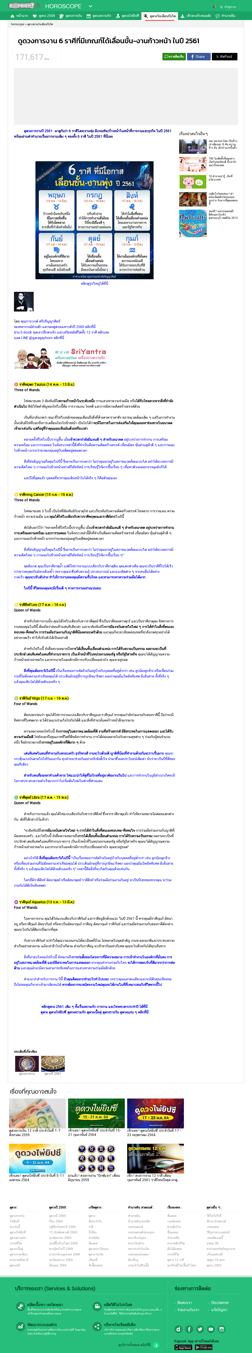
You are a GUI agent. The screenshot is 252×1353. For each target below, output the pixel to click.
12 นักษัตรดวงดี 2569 (63, 1232)
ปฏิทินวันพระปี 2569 (62, 1227)
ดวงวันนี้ (15, 1227)
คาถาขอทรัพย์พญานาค (221, 1249)
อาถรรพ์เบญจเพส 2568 (64, 1254)
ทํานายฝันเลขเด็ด (139, 1221)
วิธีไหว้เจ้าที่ (214, 1216)
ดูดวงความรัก (102, 16)
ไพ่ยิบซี (14, 1221)
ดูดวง (92, 1216)
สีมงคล (93, 1243)
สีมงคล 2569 (57, 1265)
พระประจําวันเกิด (138, 1249)
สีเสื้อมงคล (96, 1265)
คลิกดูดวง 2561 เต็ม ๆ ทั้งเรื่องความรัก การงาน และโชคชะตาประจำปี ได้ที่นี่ (94, 1007)
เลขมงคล (213, 1227)
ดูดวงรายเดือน (19, 1254)
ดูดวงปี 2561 (53, 1074)
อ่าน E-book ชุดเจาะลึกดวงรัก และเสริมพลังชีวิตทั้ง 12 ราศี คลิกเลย (61, 332)
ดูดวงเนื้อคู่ (16, 1249)
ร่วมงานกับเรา (188, 1309)
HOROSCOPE (63, 6)
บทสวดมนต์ (135, 1227)
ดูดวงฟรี (15, 1265)
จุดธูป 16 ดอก (216, 1260)
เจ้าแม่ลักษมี (215, 1254)
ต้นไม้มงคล (174, 1249)
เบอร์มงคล (174, 1221)
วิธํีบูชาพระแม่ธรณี (218, 1232)
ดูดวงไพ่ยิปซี (130, 16)
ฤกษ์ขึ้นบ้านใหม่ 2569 (63, 1243)
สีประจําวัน (95, 1221)
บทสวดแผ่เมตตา (138, 1254)
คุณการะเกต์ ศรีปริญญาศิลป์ (40, 321)
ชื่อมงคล (172, 1232)
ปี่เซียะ (93, 1232)
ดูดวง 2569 (47, 16)
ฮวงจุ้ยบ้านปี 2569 (61, 1249)
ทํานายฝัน (134, 1216)
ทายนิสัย (94, 1238)
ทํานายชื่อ (173, 1238)
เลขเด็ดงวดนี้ (215, 1238)
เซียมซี (93, 1260)
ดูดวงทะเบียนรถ (98, 1249)
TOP (242, 1346)
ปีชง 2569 (56, 1221)
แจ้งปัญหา (219, 1309)
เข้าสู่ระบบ (230, 6)
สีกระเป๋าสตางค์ (216, 1221)
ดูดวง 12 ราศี (175, 1260)
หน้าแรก (22, 16)
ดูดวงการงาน (27, 1074)
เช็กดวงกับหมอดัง (198, 16)
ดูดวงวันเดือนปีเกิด (163, 16)
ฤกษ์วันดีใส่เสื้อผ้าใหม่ (181, 1265)
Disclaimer (220, 1302)
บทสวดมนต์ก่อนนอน (141, 1232)
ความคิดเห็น (176, 56)
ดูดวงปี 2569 (57, 1216)
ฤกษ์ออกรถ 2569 (60, 1238)
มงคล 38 (212, 1243)
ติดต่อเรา (184, 1302)
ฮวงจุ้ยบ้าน (174, 1227)
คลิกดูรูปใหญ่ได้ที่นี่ (94, 283)
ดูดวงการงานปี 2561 (38, 131)
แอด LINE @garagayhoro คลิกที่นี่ (39, 338)
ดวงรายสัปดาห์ (19, 1260)
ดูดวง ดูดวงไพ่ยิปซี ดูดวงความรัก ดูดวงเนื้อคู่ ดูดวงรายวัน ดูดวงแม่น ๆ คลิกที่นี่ (94, 1012)
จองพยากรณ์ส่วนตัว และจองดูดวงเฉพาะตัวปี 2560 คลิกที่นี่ (54, 327)
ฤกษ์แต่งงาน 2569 (61, 1260)
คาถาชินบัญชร (137, 1238)
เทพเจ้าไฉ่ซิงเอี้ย (138, 1265)
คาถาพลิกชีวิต (176, 1243)
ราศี (91, 1227)
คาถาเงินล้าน (136, 1243)
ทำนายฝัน (228, 16)
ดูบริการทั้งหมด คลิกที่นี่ (134, 1345)
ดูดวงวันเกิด (96, 1254)
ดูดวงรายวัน (74, 16)
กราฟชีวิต (16, 1243)
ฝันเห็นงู (133, 1260)
